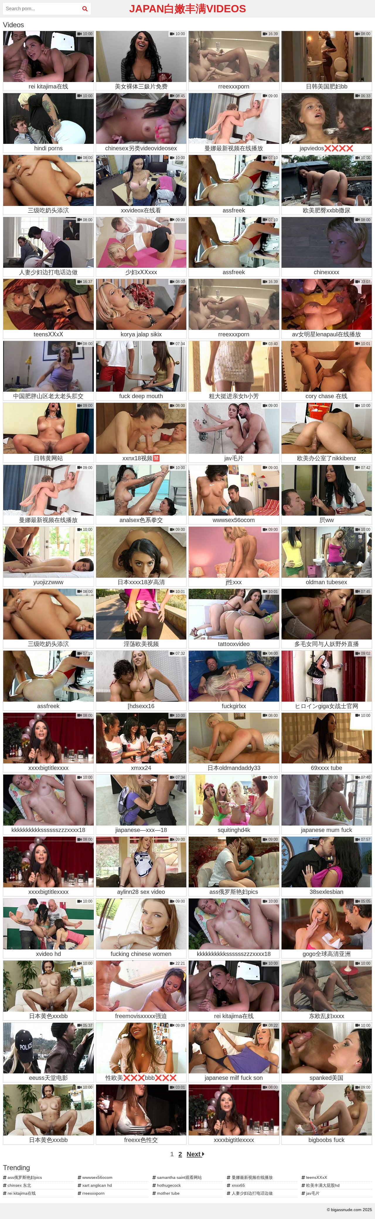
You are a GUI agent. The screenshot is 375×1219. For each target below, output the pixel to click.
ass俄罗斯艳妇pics (24, 1177)
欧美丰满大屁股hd (322, 1185)
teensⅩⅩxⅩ (316, 1177)
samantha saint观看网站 (179, 1177)
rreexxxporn (93, 1193)
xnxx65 (238, 1185)
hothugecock (168, 1185)
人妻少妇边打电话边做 (252, 1193)
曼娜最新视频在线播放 (252, 1177)
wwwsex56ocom (96, 1177)
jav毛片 (312, 1193)
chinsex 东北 (18, 1185)
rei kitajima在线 (21, 1193)
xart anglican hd (96, 1185)
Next (194, 1154)
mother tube (168, 1193)
